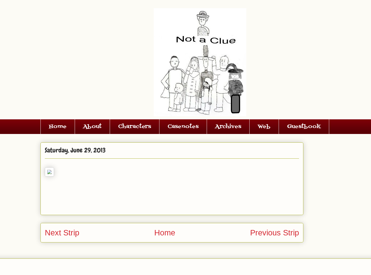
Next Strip (62, 232)
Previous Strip (274, 232)
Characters (134, 127)
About (92, 127)
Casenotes (183, 127)
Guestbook (304, 127)
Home (58, 127)
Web (264, 127)
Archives (228, 127)
